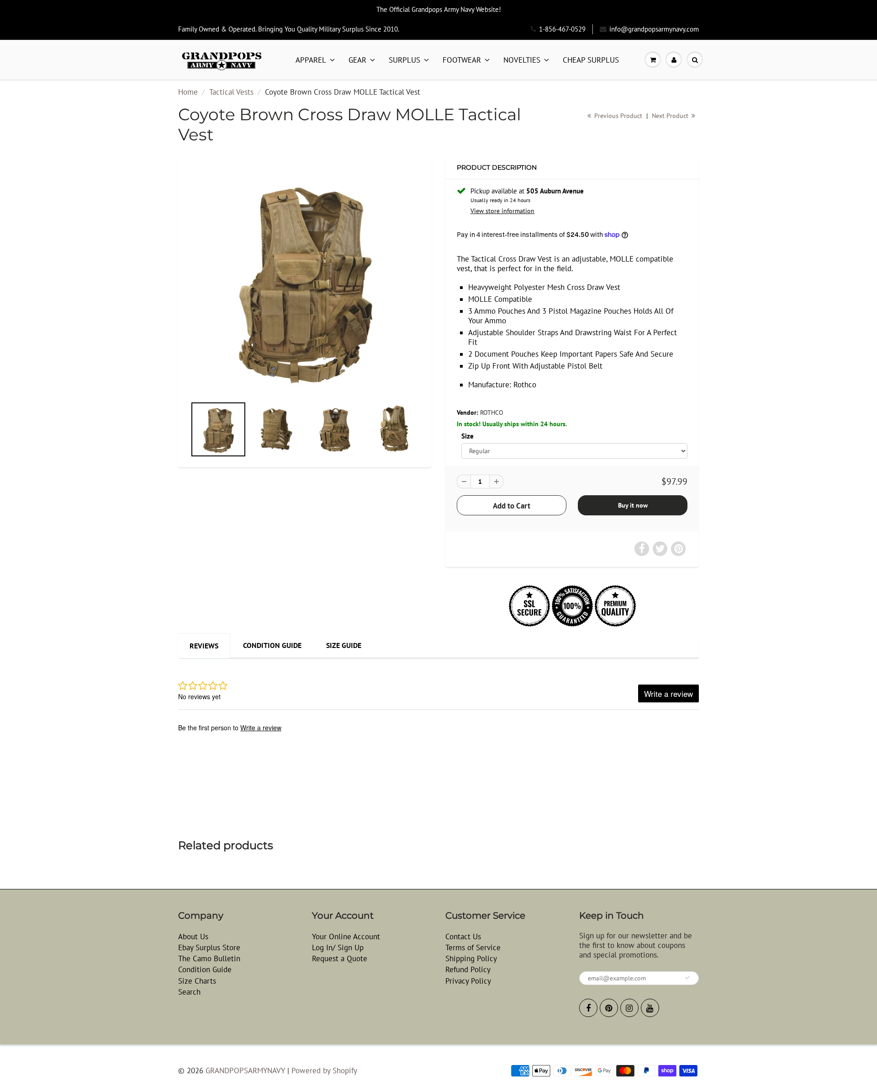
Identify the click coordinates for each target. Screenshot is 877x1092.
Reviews (204, 645)
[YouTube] (650, 1008)
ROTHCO (491, 412)
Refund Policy (468, 969)
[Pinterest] (609, 1008)
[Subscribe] (687, 977)
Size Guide (343, 645)
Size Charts (197, 981)
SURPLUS (404, 60)
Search (189, 992)
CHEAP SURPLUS (591, 60)
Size (467, 435)
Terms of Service (473, 947)
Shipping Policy (471, 958)
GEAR (357, 60)
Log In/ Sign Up (338, 947)
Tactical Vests (231, 92)
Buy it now (633, 505)
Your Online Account (346, 936)
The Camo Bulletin (209, 958)
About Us (193, 936)
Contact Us (463, 936)
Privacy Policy (468, 981)
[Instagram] (629, 1008)
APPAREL (311, 60)
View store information (502, 211)
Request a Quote (339, 958)
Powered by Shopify (324, 1070)
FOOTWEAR (462, 60)
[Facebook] (588, 1008)
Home (188, 92)
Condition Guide (272, 645)
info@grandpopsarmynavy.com (654, 29)
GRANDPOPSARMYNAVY (245, 1070)
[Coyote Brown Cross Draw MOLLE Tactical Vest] (304, 280)
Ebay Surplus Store (209, 947)
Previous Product (617, 116)
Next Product (671, 116)
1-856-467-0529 (562, 29)
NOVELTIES (521, 60)
